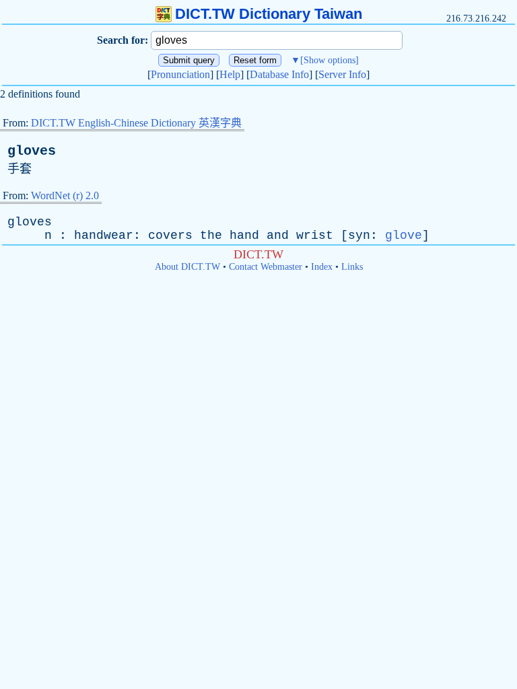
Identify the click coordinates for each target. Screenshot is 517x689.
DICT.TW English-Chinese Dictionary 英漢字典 (136, 123)
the (211, 235)
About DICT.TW (187, 267)
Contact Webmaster (265, 267)
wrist (314, 235)
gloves (31, 151)
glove (403, 235)
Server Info (342, 74)
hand (244, 235)
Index (322, 267)
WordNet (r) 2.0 (65, 195)
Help (229, 74)
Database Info (279, 74)
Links (352, 267)
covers (170, 235)
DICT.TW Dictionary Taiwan (268, 13)
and (278, 235)
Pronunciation (180, 74)
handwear (103, 235)
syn (359, 235)
